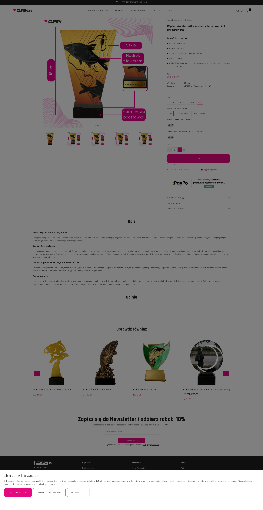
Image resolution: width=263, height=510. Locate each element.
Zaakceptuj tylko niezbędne (49, 492)
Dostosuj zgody (78, 492)
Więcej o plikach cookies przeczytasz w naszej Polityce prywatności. (31, 484)
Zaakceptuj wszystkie (18, 492)
